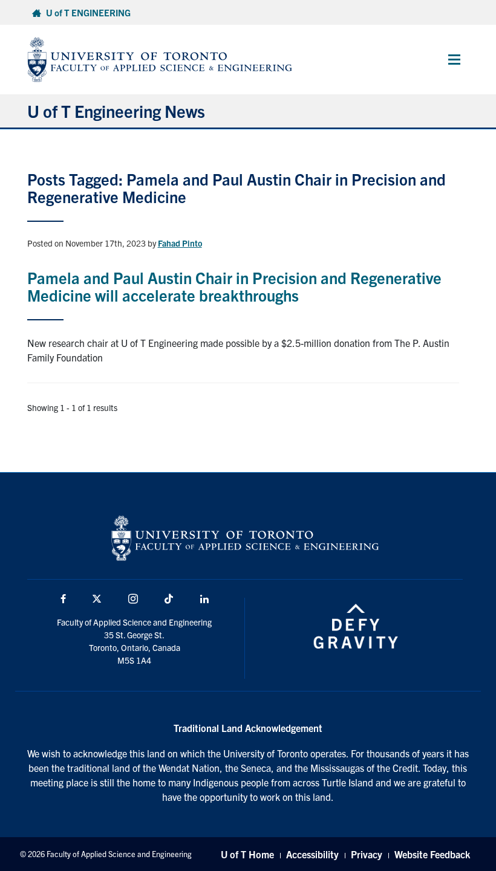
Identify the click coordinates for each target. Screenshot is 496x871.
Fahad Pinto (180, 243)
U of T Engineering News (116, 110)
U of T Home (247, 854)
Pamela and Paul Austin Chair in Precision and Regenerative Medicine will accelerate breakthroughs (234, 286)
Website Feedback (432, 854)
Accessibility (312, 854)
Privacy (366, 854)
